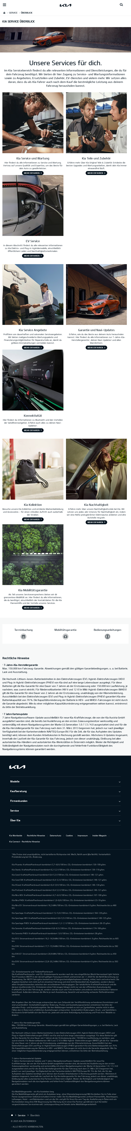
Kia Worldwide (15, 835)
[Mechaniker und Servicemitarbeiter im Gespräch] (96, 123)
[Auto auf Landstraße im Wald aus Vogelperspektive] (32, 555)
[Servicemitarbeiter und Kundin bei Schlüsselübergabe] (32, 295)
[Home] (12, 1115)
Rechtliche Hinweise (36, 835)
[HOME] (4, 13)
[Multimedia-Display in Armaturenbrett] (32, 380)
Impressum (83, 835)
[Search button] (121, 4)
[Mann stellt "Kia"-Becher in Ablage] (32, 469)
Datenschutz (55, 835)
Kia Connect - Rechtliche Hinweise (24, 841)
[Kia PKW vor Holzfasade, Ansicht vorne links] (96, 295)
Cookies (69, 835)
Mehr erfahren (31, 173)
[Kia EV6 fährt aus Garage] (96, 469)
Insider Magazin (99, 835)
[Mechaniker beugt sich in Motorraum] (32, 123)
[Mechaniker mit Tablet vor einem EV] (32, 206)
